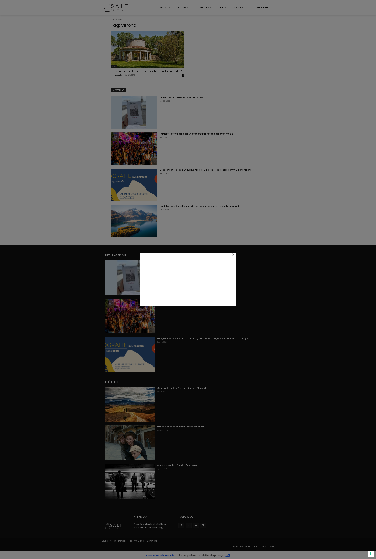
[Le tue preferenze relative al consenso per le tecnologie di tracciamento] (371, 554)
